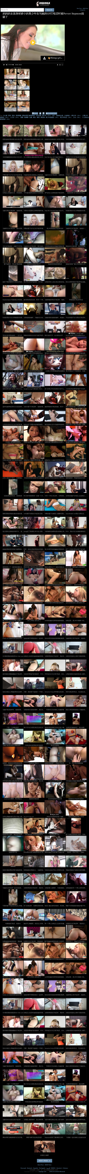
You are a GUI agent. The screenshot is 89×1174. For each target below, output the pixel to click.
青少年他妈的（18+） (52, 117)
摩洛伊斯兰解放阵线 (28, 115)
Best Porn (79, 8)
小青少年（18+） (76, 115)
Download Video (52, 113)
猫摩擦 (26, 117)
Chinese (65, 1168)
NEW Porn (85, 8)
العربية (48, 1168)
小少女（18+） (15, 117)
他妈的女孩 (59, 115)
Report (36, 113)
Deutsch (29, 1168)
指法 (13, 115)
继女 (34, 117)
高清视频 (18, 115)
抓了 (53, 115)
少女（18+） (77, 117)
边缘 (30, 117)
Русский (23, 1168)
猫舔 (22, 117)
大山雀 (5, 115)
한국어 (53, 1168)
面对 (9, 115)
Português (42, 1168)
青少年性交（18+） (66, 117)
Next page (43, 1160)
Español (35, 1168)
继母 (38, 117)
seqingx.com (42, 1171)
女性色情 (38, 115)
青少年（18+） (47, 115)
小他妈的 (67, 115)
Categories (82, 10)
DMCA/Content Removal (57, 1171)
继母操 (43, 117)
